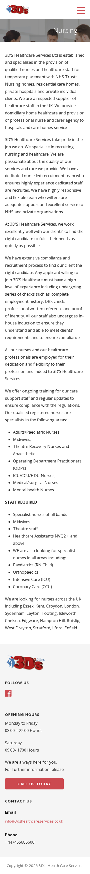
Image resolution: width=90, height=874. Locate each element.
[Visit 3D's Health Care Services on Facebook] (8, 694)
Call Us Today (34, 783)
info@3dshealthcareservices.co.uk (34, 821)
